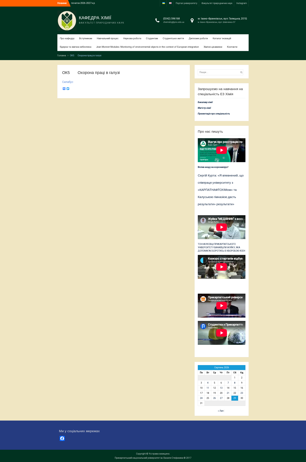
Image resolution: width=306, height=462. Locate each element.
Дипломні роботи (198, 38)
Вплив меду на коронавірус (213, 167)
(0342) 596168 (171, 18)
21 (228, 393)
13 (221, 388)
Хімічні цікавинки (213, 46)
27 (221, 398)
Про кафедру (67, 38)
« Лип (221, 411)
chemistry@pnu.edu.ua (173, 22)
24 (201, 398)
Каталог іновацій (222, 38)
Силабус (67, 82)
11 (208, 388)
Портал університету (186, 3)
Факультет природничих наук (216, 3)
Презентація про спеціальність (214, 113)
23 (241, 393)
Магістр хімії (204, 108)
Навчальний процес (108, 38)
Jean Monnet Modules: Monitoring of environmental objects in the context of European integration (147, 46)
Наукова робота (132, 38)
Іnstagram (242, 3)
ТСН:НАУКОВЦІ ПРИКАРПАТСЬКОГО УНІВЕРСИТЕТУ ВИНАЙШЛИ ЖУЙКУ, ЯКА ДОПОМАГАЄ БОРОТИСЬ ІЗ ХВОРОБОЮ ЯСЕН (221, 247)
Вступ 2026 (77, 3)
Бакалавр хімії (205, 102)
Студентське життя (173, 38)
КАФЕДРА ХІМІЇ (95, 17)
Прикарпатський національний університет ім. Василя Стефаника (149, 458)
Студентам (152, 38)
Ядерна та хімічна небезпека (75, 46)
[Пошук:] (221, 72)
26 (214, 398)
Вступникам (85, 38)
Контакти (232, 46)
